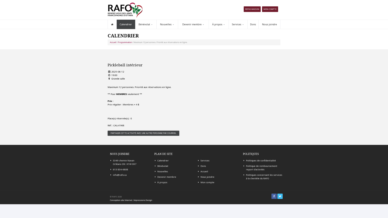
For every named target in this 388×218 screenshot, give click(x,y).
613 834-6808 (120, 169)
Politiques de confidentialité (261, 160)
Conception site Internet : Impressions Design (131, 200)
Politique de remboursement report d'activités (261, 167)
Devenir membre (166, 176)
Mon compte (270, 9)
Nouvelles (166, 24)
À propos (162, 182)
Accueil (113, 42)
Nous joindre (269, 24)
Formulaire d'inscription (150, 28)
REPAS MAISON (252, 9)
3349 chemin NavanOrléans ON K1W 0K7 (124, 162)
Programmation (125, 42)
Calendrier (126, 24)
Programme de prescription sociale (244, 28)
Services (205, 160)
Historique (224, 28)
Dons (253, 24)
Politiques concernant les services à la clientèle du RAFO (264, 176)
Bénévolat (162, 165)
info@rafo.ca (120, 174)
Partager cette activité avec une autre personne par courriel (143, 133)
